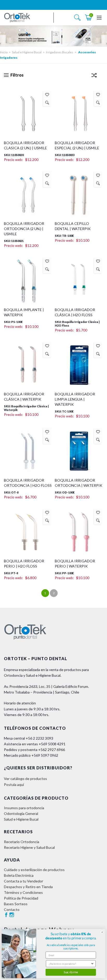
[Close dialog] (102, 932)
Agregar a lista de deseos (47, 95)
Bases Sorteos (16, 904)
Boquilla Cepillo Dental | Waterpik (73, 226)
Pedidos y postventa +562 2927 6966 (34, 749)
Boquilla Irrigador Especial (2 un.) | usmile (77, 145)
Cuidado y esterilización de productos (34, 869)
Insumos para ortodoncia (24, 808)
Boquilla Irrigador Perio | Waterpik (75, 563)
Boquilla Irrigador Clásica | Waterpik (24, 396)
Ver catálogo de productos (25, 778)
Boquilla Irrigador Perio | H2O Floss (24, 563)
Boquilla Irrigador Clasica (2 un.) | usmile (25, 145)
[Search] (77, 17)
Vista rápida (47, 102)
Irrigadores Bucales (59, 52)
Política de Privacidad (21, 898)
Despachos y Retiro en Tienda (28, 887)
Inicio (4, 52)
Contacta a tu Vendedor (23, 881)
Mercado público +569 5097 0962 (31, 755)
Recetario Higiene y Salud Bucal (29, 847)
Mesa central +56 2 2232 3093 (28, 738)
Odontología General (21, 813)
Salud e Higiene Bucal (27, 52)
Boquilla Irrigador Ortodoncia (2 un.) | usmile (24, 228)
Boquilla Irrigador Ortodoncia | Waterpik (78, 483)
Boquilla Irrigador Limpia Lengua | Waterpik (75, 399)
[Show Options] (92, 963)
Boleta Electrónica (19, 875)
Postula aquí (14, 784)
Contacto (11, 909)
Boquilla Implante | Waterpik (24, 312)
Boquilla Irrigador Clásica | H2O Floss (75, 312)
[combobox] (70, 963)
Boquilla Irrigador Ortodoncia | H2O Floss (28, 483)
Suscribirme (71, 972)
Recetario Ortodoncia (21, 841)
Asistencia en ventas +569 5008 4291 (34, 744)
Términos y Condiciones (23, 892)
